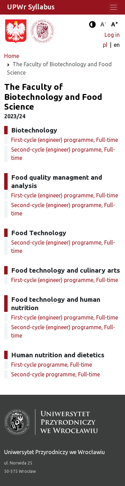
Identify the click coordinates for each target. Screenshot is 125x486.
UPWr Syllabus (31, 7)
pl (106, 45)
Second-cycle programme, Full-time (55, 374)
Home (11, 56)
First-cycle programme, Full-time (51, 364)
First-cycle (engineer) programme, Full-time (64, 140)
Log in (112, 35)
